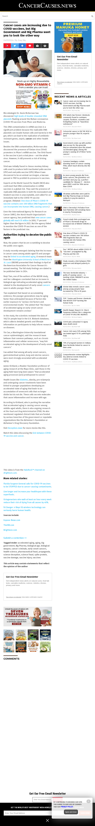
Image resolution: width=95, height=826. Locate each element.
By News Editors (77, 157)
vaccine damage (10, 557)
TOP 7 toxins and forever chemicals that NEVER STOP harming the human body (77, 300)
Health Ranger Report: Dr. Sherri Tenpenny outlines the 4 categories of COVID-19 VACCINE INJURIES (77, 312)
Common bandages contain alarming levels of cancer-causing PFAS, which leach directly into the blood (76, 164)
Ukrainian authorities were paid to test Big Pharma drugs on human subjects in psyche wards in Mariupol (76, 197)
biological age (33, 546)
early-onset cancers (37, 549)
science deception (11, 554)
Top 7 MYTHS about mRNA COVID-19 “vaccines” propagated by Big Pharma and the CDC (77, 251)
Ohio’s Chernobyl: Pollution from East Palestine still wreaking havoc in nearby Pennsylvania (77, 210)
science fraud (27, 554)
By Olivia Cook (76, 138)
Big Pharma (21, 546)
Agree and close (71, 812)
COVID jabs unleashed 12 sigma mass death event (75, 323)
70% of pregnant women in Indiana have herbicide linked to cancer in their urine (77, 345)
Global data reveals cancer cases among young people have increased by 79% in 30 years (76, 289)
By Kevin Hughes (77, 317)
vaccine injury (25, 557)
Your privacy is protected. (13, 597)
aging (37, 543)
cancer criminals (19, 549)
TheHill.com (8, 525)
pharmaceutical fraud (28, 552)
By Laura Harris (76, 126)
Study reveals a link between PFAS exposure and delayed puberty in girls (77, 263)
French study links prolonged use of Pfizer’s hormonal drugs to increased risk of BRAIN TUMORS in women (77, 222)
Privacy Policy (67, 807)
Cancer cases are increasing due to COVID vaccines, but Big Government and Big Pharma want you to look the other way (77, 104)
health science (10, 552)
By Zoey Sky (76, 110)
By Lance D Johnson (78, 171)
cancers (46, 285)
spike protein (41, 554)
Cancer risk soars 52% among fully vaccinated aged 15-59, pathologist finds (77, 333)
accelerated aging (26, 543)
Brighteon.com (10, 530)
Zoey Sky (22, 40)
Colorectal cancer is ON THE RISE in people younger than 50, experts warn (77, 133)
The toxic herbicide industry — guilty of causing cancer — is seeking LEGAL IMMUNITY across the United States (76, 276)
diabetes (24, 380)
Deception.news (15, 428)
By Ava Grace (76, 215)
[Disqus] (27, 693)
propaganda (44, 552)
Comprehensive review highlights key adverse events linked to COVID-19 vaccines (76, 357)
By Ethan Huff (76, 326)
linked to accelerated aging (23, 256)
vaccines (37, 557)
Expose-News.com (11, 520)
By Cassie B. (75, 350)
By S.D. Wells (76, 256)
